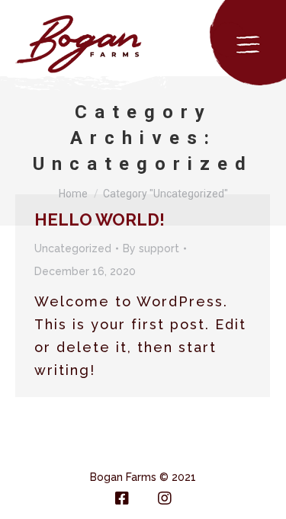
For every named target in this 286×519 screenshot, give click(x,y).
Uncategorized (72, 248)
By (151, 248)
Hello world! (99, 219)
